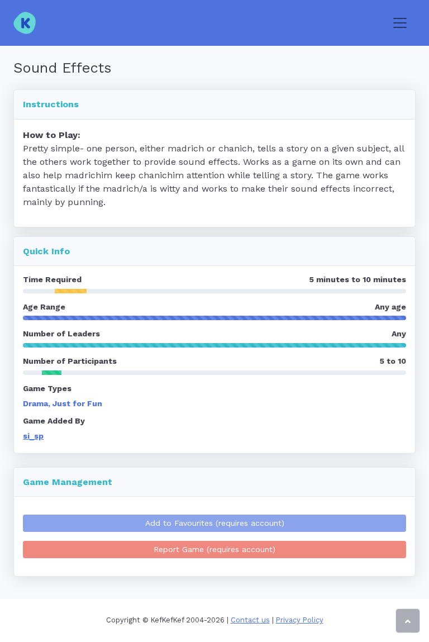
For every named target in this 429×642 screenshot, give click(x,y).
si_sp (33, 435)
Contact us (250, 620)
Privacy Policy (299, 620)
